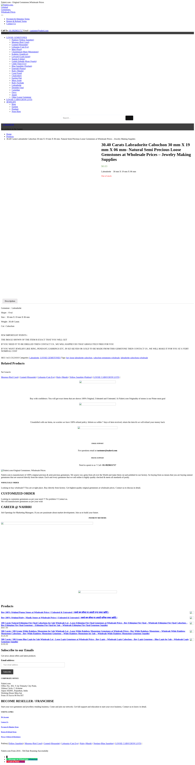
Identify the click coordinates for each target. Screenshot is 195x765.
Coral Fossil (17, 73)
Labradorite (16, 85)
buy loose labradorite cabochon (79, 358)
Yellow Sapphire (16, 743)
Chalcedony (17, 76)
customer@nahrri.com (39, 30)
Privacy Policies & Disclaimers (11, 737)
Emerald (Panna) (19, 68)
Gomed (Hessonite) (20, 44)
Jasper (14, 95)
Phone (22, 761)
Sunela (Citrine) (18, 59)
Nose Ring (16, 111)
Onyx (14, 92)
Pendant (15, 109)
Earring (15, 107)
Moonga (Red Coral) (20, 42)
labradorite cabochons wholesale (134, 358)
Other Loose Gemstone (21, 97)
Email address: (7, 660)
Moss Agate (17, 80)
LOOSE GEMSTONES (16, 37)
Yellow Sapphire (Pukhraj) (81, 377)
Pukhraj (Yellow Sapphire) (23, 40)
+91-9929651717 (15, 30)
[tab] (10, 301)
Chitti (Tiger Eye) (19, 64)
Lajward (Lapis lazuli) (21, 56)
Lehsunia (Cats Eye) (20, 47)
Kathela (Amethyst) (20, 54)
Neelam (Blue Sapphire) (104, 743)
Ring (14, 104)
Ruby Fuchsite (18, 83)
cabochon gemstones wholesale (106, 358)
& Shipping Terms (10, 727)
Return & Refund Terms (8, 732)
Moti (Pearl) (17, 49)
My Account (5, 717)
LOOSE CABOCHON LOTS (19, 99)
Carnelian (16, 90)
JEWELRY (11, 102)
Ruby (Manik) (18, 71)
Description (10, 301)
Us (4, 722)
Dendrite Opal (18, 87)
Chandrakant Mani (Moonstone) (25, 52)
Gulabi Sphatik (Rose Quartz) (24, 61)
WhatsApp (33, 759)
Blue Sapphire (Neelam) (22, 66)
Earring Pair (17, 78)
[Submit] (129, 118)
